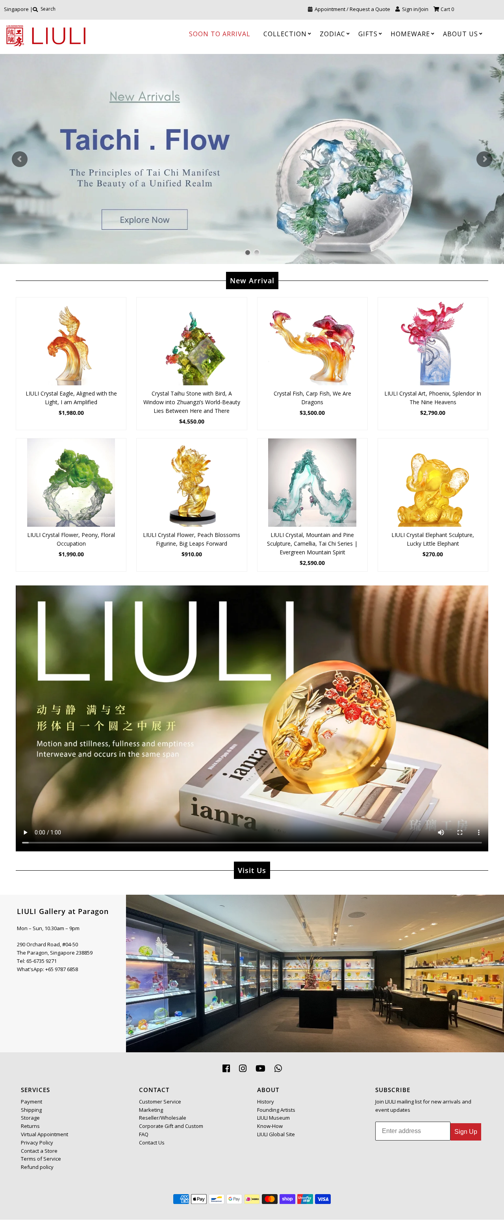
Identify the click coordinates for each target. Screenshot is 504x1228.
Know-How (270, 1126)
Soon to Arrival (219, 34)
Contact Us (152, 1142)
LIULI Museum (273, 1117)
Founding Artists (276, 1109)
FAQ (143, 1134)
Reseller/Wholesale (162, 1117)
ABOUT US (460, 34)
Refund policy (37, 1166)
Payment (31, 1101)
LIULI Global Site (276, 1134)
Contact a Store (39, 1150)
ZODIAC (332, 34)
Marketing (151, 1109)
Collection (285, 34)
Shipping (31, 1109)
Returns (30, 1126)
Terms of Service (41, 1158)
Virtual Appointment (44, 1134)
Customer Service (160, 1101)
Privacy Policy (37, 1142)
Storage (30, 1117)
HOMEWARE (410, 34)
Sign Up (465, 1131)
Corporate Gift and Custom (171, 1126)
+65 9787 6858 (61, 969)
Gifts (368, 34)
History (265, 1101)
